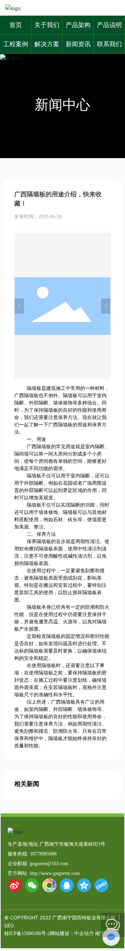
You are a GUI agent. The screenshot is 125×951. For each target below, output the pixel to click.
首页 (15, 25)
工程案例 (15, 44)
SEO (9, 925)
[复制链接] (101, 885)
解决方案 (46, 44)
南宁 (100, 933)
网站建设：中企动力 (72, 933)
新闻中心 (62, 104)
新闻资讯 (78, 44)
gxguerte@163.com (49, 863)
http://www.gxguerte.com (55, 873)
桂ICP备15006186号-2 (27, 933)
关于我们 (46, 25)
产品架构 (78, 25)
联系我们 (109, 44)
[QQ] (67, 885)
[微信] (32, 885)
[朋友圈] (49, 885)
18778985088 (43, 853)
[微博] (15, 885)
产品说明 (109, 25)
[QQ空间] (84, 885)
